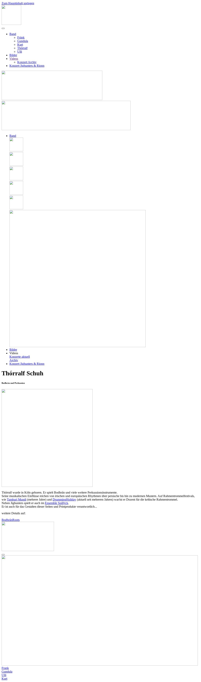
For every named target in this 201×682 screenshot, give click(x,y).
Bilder (13, 55)
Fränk (21, 37)
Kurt (20, 44)
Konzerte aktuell (19, 356)
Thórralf (22, 48)
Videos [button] (13, 353)
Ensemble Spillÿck (56, 503)
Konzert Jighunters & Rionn (26, 65)
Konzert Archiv (27, 62)
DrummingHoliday (64, 499)
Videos (13, 58)
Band (12, 34)
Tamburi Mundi (16, 499)
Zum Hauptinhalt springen (18, 3)
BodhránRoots (11, 520)
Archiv (13, 360)
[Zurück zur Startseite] (11, 23)
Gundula (22, 41)
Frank (5, 668)
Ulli (19, 51)
